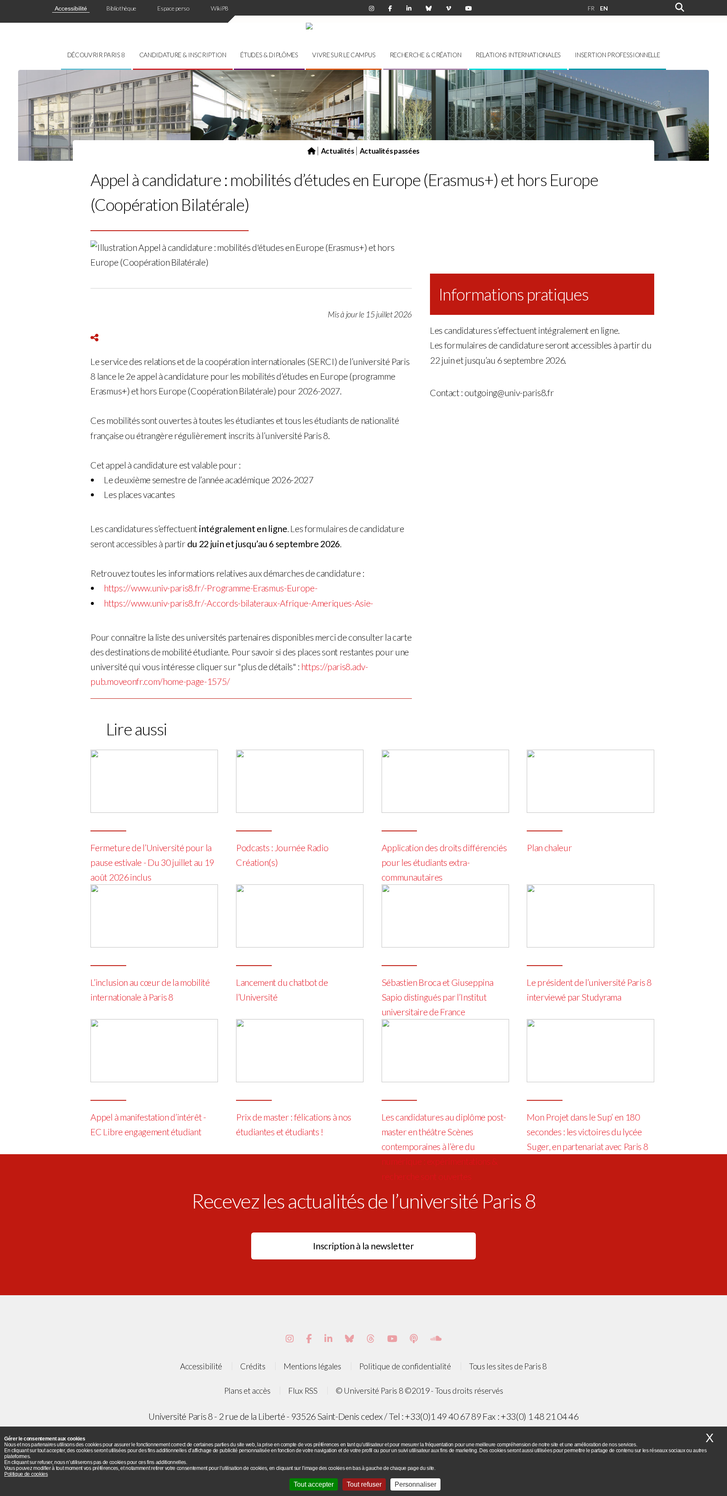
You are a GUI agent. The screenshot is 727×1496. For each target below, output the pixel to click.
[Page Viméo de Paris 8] (448, 8)
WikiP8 (219, 8)
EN (604, 8)
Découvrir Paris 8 (96, 55)
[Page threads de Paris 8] (370, 1338)
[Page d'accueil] (312, 150)
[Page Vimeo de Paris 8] (328, 1338)
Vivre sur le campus (343, 55)
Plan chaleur (549, 847)
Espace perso (173, 8)
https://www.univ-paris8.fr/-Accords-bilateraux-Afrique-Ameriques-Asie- (238, 603)
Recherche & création (426, 55)
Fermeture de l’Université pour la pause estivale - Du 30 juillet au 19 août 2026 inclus (152, 862)
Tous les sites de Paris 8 (508, 1366)
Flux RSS (302, 1390)
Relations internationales (518, 55)
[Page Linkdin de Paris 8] (409, 8)
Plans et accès (247, 1390)
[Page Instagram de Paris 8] (371, 8)
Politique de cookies (26, 1474)
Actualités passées (389, 150)
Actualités (337, 150)
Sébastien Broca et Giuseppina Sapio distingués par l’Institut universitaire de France (438, 997)
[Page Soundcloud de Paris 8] (436, 1338)
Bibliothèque (121, 8)
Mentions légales (312, 1366)
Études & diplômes (269, 55)
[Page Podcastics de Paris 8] (414, 1338)
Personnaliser (415, 1484)
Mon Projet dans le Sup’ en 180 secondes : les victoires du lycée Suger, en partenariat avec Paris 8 (587, 1132)
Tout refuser (364, 1484)
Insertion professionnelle (617, 55)
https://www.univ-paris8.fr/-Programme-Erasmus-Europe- (210, 588)
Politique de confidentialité (405, 1366)
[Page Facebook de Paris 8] (390, 8)
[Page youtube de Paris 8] (468, 8)
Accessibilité (71, 8)
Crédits (252, 1366)
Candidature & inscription (182, 55)
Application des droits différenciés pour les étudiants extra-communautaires (444, 862)
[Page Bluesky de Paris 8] (429, 8)
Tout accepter (314, 1484)
